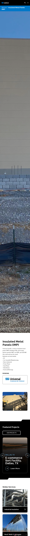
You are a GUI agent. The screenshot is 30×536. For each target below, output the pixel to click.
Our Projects (11, 433)
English (18, 534)
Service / (5, 7)
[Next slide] (27, 455)
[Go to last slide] (3, 455)
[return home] (5, 3)
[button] (25, 3)
